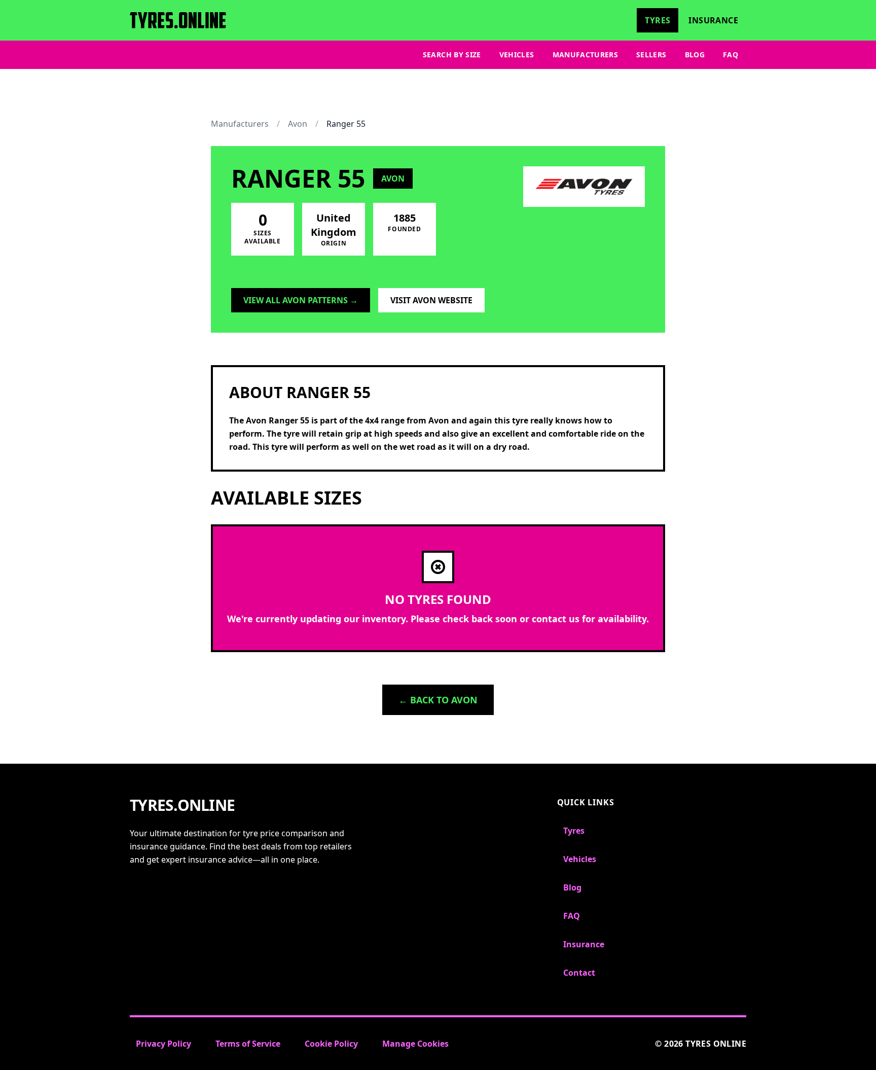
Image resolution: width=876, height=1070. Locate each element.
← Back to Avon (438, 700)
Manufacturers (585, 54)
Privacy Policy (163, 1043)
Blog (695, 54)
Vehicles (516, 54)
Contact (579, 972)
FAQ (730, 54)
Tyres (657, 20)
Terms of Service (247, 1043)
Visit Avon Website (431, 300)
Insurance (713, 20)
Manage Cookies (415, 1043)
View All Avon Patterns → (300, 300)
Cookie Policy (331, 1043)
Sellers (651, 54)
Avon (297, 123)
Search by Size (452, 54)
